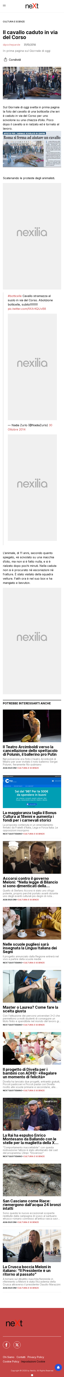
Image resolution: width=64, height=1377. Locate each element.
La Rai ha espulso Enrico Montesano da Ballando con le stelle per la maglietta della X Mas (29, 1139)
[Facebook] (4, 1342)
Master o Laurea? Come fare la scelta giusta (30, 1009)
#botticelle (15, 296)
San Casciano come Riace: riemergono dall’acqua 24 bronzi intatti (32, 1204)
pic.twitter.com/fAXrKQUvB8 (27, 308)
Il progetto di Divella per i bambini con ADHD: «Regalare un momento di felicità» (30, 1073)
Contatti (21, 1357)
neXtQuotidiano (12, 834)
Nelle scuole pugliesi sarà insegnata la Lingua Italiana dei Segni (30, 948)
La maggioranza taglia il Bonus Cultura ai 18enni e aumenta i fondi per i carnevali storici (30, 816)
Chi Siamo (8, 1357)
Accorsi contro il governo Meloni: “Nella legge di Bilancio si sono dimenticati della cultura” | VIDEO (30, 882)
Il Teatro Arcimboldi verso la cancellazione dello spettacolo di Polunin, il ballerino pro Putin (30, 750)
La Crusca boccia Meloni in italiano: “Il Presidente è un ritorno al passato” (27, 1270)
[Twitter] (15, 1342)
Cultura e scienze (14, 21)
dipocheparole (11, 44)
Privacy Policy (36, 1357)
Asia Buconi (9, 768)
